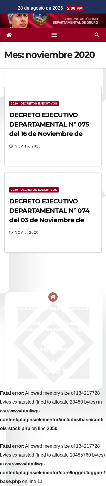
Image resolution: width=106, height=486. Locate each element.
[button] (97, 34)
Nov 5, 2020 (27, 232)
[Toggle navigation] (54, 35)
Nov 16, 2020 (28, 146)
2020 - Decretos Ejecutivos (34, 103)
